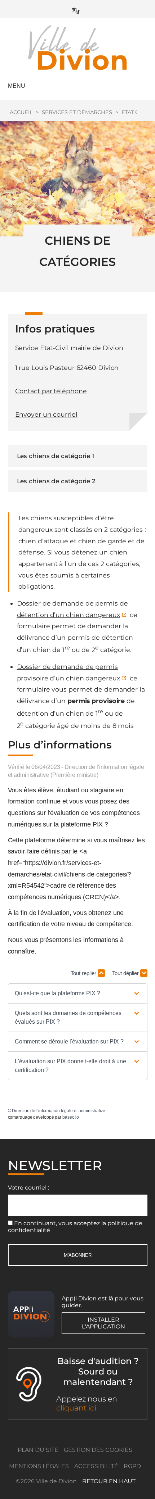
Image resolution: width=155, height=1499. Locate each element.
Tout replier (84, 973)
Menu (16, 86)
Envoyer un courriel (46, 414)
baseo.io (70, 1117)
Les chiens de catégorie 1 (55, 455)
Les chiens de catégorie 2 (56, 481)
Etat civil (134, 112)
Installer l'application (103, 1323)
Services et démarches (77, 112)
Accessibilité (96, 1466)
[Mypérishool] (77, 9)
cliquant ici (76, 1407)
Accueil (21, 112)
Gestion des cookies (98, 1449)
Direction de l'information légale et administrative (58, 1110)
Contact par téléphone (51, 391)
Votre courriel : (28, 1187)
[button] (77, 993)
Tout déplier (126, 973)
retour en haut (109, 1481)
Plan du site (38, 1449)
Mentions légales (39, 1466)
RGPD (132, 1466)
